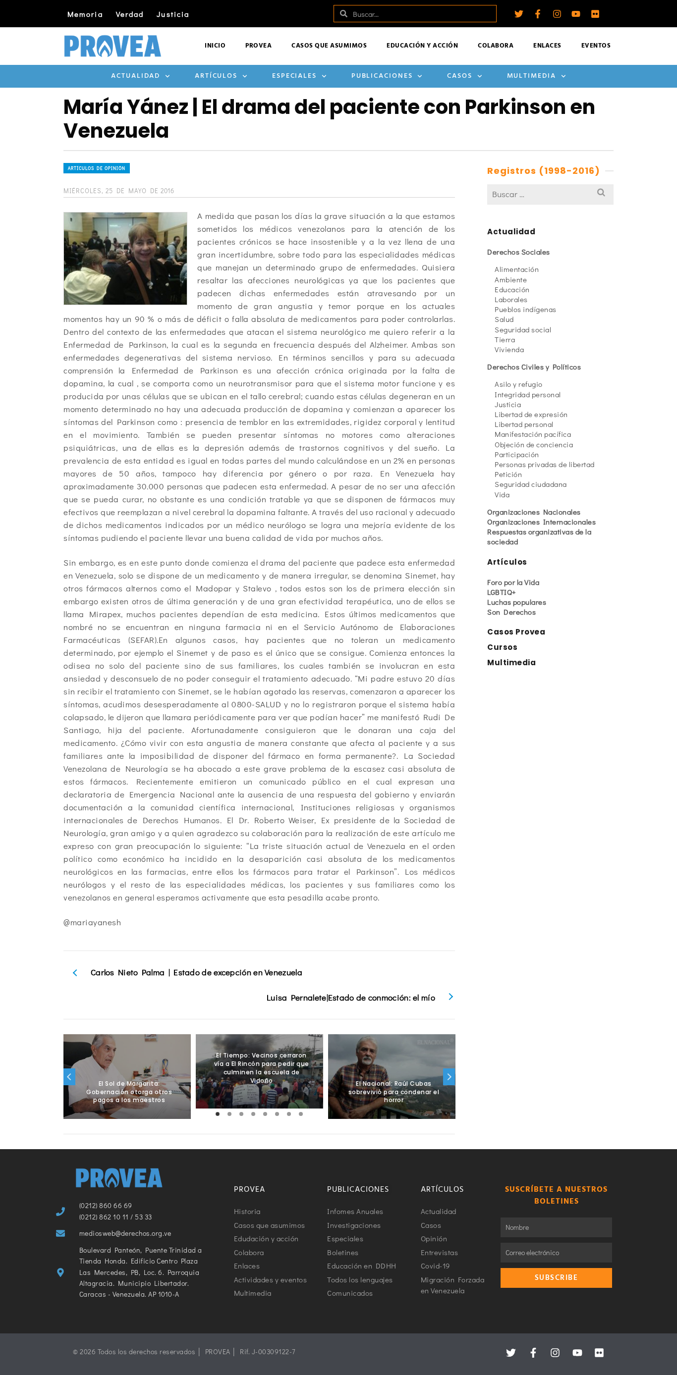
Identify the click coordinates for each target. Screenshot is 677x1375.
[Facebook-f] (537, 13)
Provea (258, 46)
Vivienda (509, 349)
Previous (69, 1076)
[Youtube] (575, 13)
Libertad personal (524, 424)
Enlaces (547, 46)
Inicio (215, 46)
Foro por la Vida (513, 582)
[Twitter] (518, 13)
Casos (459, 76)
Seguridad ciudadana (531, 484)
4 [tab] (253, 1114)
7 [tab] (289, 1114)
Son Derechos (511, 612)
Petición (508, 474)
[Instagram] (557, 13)
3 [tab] (241, 1114)
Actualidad (135, 76)
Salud (504, 319)
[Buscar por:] (550, 194)
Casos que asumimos (329, 46)
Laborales (511, 299)
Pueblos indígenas (526, 309)
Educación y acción (422, 46)
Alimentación (517, 269)
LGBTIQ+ (501, 592)
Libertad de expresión (531, 414)
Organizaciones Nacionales (534, 512)
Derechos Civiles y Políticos (534, 366)
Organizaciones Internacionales (541, 522)
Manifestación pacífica (533, 434)
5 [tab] (265, 1114)
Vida (502, 494)
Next (449, 1076)
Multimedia (531, 76)
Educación (512, 289)
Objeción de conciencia (534, 444)
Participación (517, 454)
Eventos (596, 46)
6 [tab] (277, 1114)
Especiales (294, 76)
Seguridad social (523, 329)
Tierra (505, 339)
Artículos (216, 76)
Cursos (502, 647)
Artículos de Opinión (96, 168)
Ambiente (511, 279)
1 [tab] (218, 1114)
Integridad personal (528, 394)
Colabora (495, 46)
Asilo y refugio (519, 384)
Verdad (130, 14)
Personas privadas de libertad (545, 464)
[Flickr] (595, 13)
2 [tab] (229, 1114)
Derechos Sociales (518, 252)
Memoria (85, 14)
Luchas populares (516, 602)
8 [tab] (301, 1114)
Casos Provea (516, 632)
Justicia (173, 14)
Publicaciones (382, 76)
